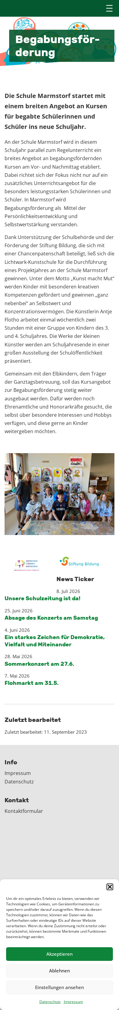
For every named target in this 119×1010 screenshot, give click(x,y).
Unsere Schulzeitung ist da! (42, 598)
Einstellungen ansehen (59, 987)
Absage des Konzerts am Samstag (51, 617)
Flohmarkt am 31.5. (32, 683)
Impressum (73, 1001)
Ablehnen (59, 971)
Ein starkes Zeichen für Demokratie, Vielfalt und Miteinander (55, 641)
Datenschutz (50, 1001)
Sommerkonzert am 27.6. (39, 664)
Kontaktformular (24, 811)
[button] (110, 887)
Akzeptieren (59, 954)
